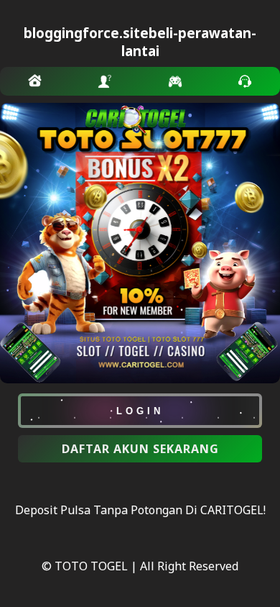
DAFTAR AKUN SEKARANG (140, 449)
